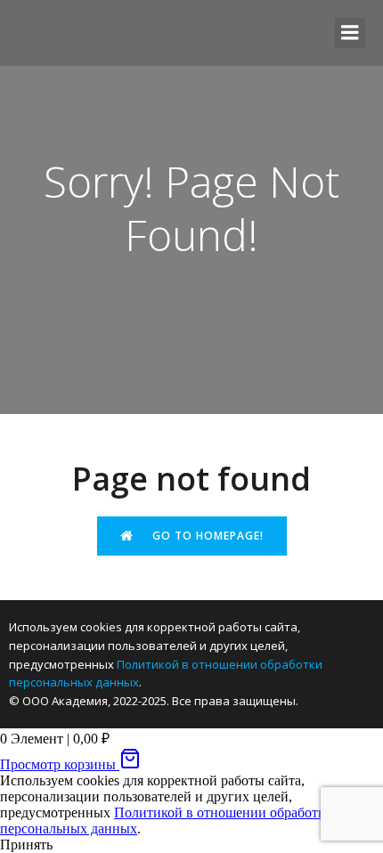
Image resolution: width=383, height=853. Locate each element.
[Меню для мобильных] (350, 33)
